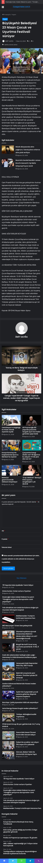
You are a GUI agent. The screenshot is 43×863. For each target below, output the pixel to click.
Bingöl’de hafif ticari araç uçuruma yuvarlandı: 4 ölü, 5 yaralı (27, 646)
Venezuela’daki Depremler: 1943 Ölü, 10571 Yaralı (27, 664)
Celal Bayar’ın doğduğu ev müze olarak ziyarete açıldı (11, 429)
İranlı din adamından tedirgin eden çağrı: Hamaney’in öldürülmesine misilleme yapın (19, 656)
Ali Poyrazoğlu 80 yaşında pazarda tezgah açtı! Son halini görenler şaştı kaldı (31, 430)
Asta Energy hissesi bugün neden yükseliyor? (20, 708)
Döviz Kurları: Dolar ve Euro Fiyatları (16, 591)
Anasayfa (7, 14)
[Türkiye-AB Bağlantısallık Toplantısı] (8, 717)
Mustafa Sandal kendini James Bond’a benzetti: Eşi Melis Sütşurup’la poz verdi (28, 163)
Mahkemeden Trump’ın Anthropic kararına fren (25, 617)
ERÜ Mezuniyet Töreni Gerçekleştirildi (17, 626)
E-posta (5, 539)
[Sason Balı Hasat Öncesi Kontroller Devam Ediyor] (8, 735)
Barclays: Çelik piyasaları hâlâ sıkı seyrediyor (20, 702)
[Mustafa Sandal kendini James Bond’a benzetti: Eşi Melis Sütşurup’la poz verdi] (8, 163)
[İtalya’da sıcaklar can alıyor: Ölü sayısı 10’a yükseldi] (8, 745)
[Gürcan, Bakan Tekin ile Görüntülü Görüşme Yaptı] (8, 755)
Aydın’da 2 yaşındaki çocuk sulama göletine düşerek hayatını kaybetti (27, 694)
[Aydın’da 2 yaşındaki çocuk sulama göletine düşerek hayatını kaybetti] (8, 695)
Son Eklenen (21, 578)
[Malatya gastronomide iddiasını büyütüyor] (11, 470)
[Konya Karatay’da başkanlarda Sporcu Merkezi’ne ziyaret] (11, 445)
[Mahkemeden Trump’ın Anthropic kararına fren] (8, 619)
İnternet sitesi (7, 547)
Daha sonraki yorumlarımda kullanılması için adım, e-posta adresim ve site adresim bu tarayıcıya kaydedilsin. (20, 559)
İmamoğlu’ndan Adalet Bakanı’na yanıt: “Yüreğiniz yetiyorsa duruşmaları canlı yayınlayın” (18, 599)
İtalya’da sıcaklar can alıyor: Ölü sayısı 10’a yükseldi (27, 743)
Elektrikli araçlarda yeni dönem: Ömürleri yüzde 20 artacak (26, 675)
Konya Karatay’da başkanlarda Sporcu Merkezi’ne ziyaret (10, 455)
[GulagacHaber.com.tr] (21, 7)
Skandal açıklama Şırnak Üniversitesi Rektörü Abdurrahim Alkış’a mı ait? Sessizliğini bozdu (26, 635)
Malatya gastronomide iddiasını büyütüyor (9, 480)
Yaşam (14, 14)
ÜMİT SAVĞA (9, 41)
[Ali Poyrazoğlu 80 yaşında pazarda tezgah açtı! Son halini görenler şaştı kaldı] (31, 420)
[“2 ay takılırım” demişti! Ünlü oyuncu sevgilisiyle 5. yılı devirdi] (31, 470)
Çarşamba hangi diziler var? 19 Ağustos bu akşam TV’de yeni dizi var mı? (31, 456)
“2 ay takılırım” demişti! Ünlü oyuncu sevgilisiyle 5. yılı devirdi (31, 481)
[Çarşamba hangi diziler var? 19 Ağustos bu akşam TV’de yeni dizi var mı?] (31, 445)
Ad (3, 531)
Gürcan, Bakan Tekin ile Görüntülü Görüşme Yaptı (26, 753)
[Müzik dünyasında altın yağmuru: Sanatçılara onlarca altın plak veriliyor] (8, 149)
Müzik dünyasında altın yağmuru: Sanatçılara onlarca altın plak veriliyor (28, 150)
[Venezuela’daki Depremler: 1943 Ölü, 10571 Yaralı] (8, 666)
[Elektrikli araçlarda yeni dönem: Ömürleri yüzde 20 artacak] (8, 676)
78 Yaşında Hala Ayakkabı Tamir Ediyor (17, 585)
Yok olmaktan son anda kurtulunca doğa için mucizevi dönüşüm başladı (20, 608)
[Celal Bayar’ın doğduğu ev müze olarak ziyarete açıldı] (11, 420)
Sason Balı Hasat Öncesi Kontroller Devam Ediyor (26, 733)
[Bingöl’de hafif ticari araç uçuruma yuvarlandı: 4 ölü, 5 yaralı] (8, 647)
